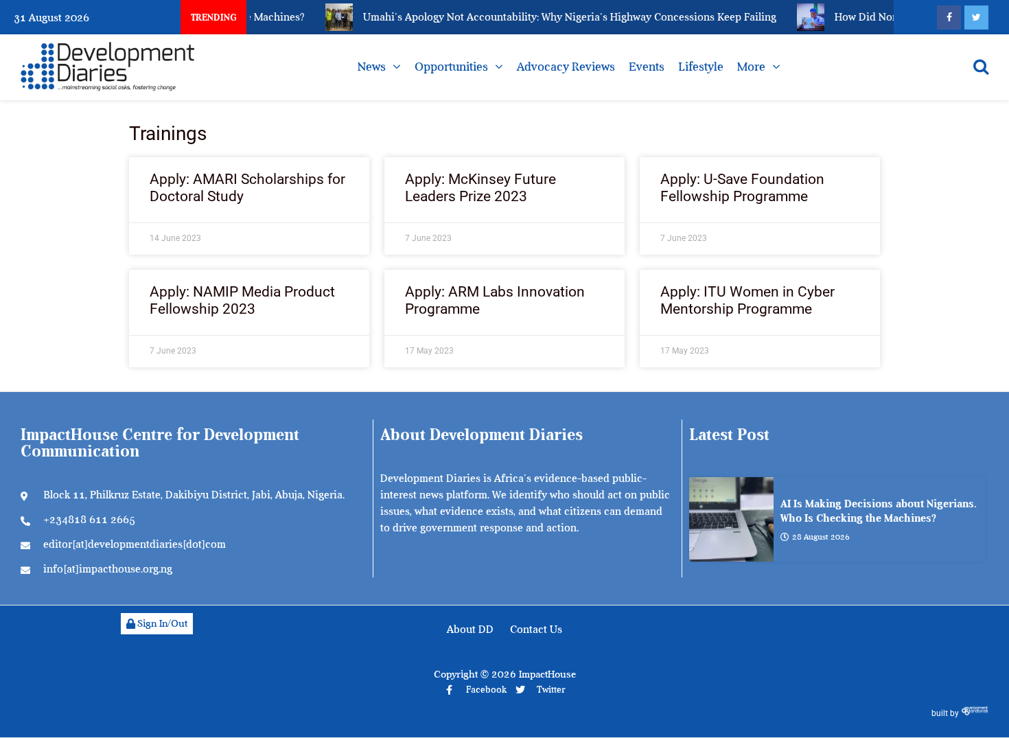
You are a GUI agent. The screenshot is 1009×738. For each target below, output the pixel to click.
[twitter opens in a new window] (976, 17)
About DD (470, 629)
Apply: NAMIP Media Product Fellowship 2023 (242, 300)
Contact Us (536, 629)
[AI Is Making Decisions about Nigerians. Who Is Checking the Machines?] (731, 519)
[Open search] (980, 66)
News (372, 66)
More (751, 66)
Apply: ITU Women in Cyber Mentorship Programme (747, 300)
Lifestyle (700, 66)
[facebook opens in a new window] (949, 17)
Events (646, 66)
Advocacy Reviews (566, 66)
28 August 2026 (821, 537)
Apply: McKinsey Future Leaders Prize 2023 (480, 188)
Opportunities (451, 66)
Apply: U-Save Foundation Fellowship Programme (742, 188)
